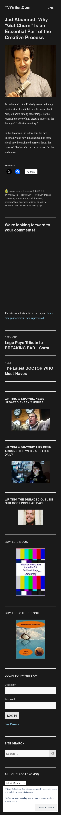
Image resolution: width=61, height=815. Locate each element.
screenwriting (11, 201)
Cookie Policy (11, 801)
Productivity (26, 194)
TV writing (41, 201)
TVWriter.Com (17, 7)
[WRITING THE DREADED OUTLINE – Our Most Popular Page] (30, 517)
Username (10, 684)
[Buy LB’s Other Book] (30, 639)
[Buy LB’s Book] (30, 572)
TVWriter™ (25, 205)
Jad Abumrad (35, 198)
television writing (27, 201)
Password (10, 699)
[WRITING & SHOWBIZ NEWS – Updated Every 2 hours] (30, 419)
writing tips (37, 205)
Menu (51, 8)
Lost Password (12, 724)
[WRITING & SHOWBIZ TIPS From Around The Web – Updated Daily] (30, 472)
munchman (14, 191)
